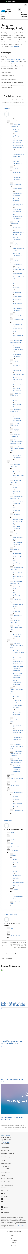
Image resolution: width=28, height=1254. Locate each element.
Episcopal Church (17, 553)
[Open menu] (25, 5)
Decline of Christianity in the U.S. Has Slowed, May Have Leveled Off (13, 1004)
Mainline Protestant (15, 461)
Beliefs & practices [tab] (16, 953)
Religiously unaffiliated (10, 914)
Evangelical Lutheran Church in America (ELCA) (18, 521)
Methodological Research (7, 1185)
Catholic (12, 774)
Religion (3, 1160)
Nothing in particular (15, 935)
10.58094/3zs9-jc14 (13, 1129)
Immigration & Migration (7, 1153)
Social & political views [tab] (7, 958)
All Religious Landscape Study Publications (12, 1118)
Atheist (12, 928)
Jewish (12, 832)
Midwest (8, 59)
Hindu (12, 843)
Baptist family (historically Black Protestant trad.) (16, 645)
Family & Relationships (7, 1168)
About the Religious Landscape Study (12, 1080)
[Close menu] (19, 9)
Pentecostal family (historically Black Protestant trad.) (16, 719)
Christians (7, 108)
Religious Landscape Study (8, 11)
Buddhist (13, 839)
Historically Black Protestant (17, 640)
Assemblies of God (17, 264)
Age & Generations (6, 1163)
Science (3, 1175)
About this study (14, 46)
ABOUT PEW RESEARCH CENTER (8, 1216)
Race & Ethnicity (5, 1157)
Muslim (12, 836)
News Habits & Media (6, 1182)
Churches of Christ (17, 324)
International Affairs (6, 1150)
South (19, 59)
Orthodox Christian (15, 782)
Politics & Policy (5, 1147)
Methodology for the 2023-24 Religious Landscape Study (11, 1042)
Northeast (14, 59)
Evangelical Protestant (16, 121)
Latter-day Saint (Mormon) (17, 778)
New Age (16, 889)
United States (14, 61)
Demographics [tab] (5, 953)
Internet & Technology (7, 1178)
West (24, 59)
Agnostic (13, 931)
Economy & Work (5, 1172)
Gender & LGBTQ (5, 1166)
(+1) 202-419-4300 (5, 1142)
